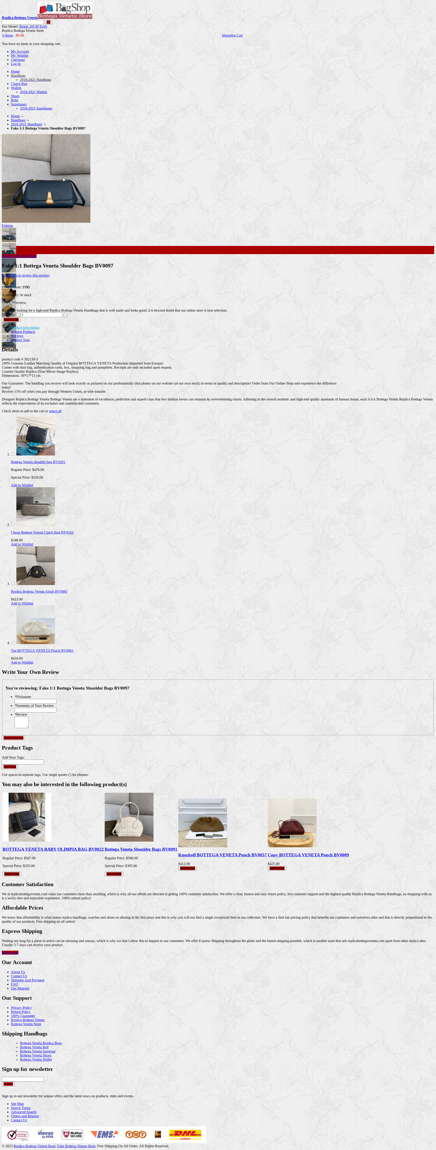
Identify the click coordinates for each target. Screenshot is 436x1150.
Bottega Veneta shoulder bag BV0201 (38, 462)
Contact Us (19, 976)
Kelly (43, 26)
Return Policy (21, 1012)
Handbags (18, 120)
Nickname (23, 697)
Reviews (17, 336)
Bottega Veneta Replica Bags (41, 1043)
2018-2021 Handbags (26, 124)
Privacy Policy (21, 1008)
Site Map (17, 1104)
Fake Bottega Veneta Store (76, 1146)
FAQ (14, 984)
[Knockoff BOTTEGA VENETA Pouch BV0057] (202, 846)
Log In (16, 64)
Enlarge (7, 226)
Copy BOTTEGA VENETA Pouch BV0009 (308, 854)
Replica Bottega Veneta (28, 1020)
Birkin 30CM (29, 26)
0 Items (7, 35)
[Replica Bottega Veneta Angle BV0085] (35, 584)
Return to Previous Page (19, 256)
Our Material (20, 988)
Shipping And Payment (27, 980)
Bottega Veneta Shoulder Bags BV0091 (141, 849)
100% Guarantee (23, 1016)
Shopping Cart (232, 35)
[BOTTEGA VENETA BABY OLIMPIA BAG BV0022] (26, 840)
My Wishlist (19, 56)
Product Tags (20, 340)
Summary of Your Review (34, 706)
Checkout (18, 60)
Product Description (25, 328)
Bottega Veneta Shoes (35, 1055)
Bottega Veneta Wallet (36, 1059)
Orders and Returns (25, 1116)
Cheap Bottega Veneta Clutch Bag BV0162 (42, 532)
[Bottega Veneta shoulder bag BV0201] (35, 454)
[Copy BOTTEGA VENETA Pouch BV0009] (292, 846)
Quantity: (8, 315)
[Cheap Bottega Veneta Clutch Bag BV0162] (35, 525)
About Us (18, 972)
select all (55, 411)
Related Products (23, 332)
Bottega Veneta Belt (34, 1047)
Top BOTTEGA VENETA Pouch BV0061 (42, 650)
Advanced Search (23, 1112)
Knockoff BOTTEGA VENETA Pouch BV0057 (222, 854)
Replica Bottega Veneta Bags (34, 1146)
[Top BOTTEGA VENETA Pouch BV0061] (35, 643)
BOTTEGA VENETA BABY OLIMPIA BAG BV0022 (53, 849)
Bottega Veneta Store (26, 1024)
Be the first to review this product (26, 275)
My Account (20, 51)
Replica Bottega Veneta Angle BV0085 (39, 591)
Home (15, 116)
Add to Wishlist (22, 485)
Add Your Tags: (13, 757)
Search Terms (20, 1108)
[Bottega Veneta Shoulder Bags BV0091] (129, 840)
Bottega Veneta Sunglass (37, 1051)
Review (21, 714)
